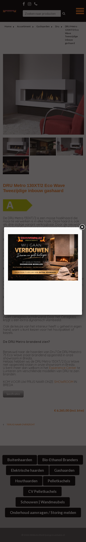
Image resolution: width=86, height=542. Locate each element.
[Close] (82, 227)
